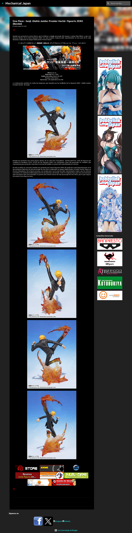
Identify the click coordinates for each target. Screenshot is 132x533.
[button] (14, 30)
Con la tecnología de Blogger (67, 530)
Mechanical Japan (18, 3)
